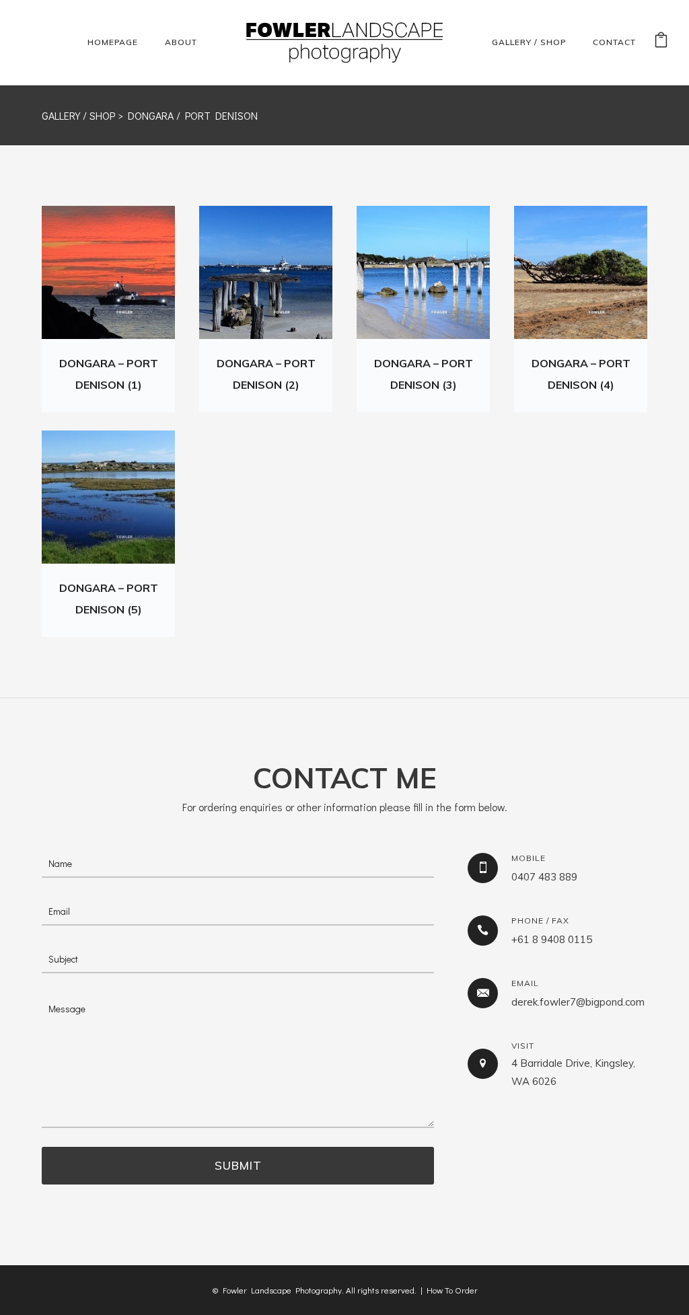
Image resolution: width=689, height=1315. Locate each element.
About (181, 42)
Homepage (112, 42)
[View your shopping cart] (661, 42)
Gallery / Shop (529, 42)
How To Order (452, 1289)
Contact (614, 42)
